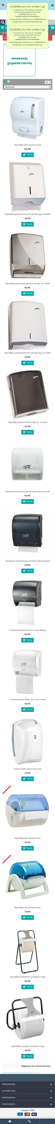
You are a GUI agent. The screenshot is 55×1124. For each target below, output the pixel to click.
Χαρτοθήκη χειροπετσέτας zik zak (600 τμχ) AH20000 (27, 214)
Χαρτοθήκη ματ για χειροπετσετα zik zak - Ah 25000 (27, 283)
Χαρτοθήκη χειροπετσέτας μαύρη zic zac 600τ (27, 422)
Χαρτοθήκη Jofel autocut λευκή (27, 145)
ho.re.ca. (36, 1072)
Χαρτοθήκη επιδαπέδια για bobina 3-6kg (27, 976)
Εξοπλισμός (27, 1072)
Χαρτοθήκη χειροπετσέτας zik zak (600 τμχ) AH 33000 (27, 352)
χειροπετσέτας (16, 1072)
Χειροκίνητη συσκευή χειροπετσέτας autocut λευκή (27, 491)
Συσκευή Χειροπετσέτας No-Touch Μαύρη (27, 630)
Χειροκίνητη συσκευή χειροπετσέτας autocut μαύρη (27, 561)
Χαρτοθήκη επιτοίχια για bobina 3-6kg (27, 1046)
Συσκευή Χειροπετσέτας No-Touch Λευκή (28, 699)
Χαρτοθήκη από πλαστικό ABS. (27, 838)
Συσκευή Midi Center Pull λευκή (27, 769)
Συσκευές (6, 1072)
